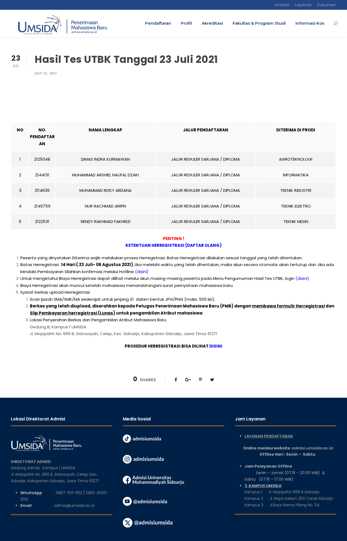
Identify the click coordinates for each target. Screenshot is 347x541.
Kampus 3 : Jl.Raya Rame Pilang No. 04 (282, 505)
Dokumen (326, 5)
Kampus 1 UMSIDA (59, 468)
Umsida (282, 5)
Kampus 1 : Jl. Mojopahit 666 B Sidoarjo (282, 492)
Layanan (303, 5)
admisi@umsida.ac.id (74, 505)
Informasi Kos (309, 23)
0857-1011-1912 (69, 492)
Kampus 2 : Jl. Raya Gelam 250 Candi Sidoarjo (289, 498)
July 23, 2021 (46, 73)
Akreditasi (212, 23)
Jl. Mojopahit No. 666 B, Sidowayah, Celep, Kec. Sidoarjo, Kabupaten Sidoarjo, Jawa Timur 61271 (123, 333)
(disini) (142, 271)
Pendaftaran (158, 23)
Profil (186, 23)
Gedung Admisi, (27, 468)
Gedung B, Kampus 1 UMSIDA (58, 327)
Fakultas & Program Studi (259, 23)
